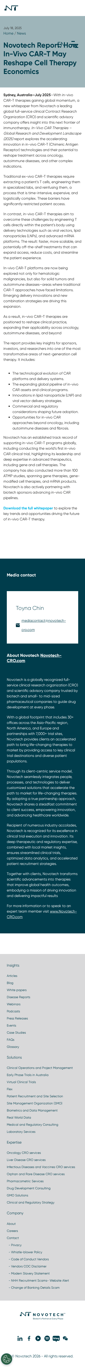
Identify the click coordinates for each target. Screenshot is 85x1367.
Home (8, 33)
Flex (9, 1089)
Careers (12, 1231)
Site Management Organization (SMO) (34, 1103)
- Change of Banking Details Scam (33, 1287)
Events (11, 1025)
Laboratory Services (21, 1131)
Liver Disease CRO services (26, 1160)
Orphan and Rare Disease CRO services (36, 1174)
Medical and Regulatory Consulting (32, 1124)
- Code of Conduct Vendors (28, 1259)
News (21, 33)
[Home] (11, 8)
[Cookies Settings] (6, 1359)
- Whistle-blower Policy (24, 1252)
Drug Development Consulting (29, 1188)
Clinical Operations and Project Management (40, 1068)
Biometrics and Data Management (32, 1110)
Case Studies (16, 1032)
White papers (17, 990)
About (11, 1224)
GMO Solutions (17, 1195)
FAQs (10, 1039)
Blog (10, 983)
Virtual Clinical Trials (21, 1082)
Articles (12, 976)
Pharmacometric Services (25, 1181)
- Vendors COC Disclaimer (26, 1266)
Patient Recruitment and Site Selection (35, 1096)
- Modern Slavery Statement (28, 1273)
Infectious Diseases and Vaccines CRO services (41, 1167)
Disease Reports (18, 997)
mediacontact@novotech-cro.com (44, 625)
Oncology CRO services (24, 1153)
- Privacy (14, 1245)
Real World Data (19, 1117)
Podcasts (13, 1011)
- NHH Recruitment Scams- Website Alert (38, 1280)
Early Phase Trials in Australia (28, 1075)
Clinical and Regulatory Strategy (30, 1202)
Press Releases (17, 1018)
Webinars (13, 1004)
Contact (13, 1238)
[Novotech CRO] (42, 1319)
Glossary (13, 1047)
